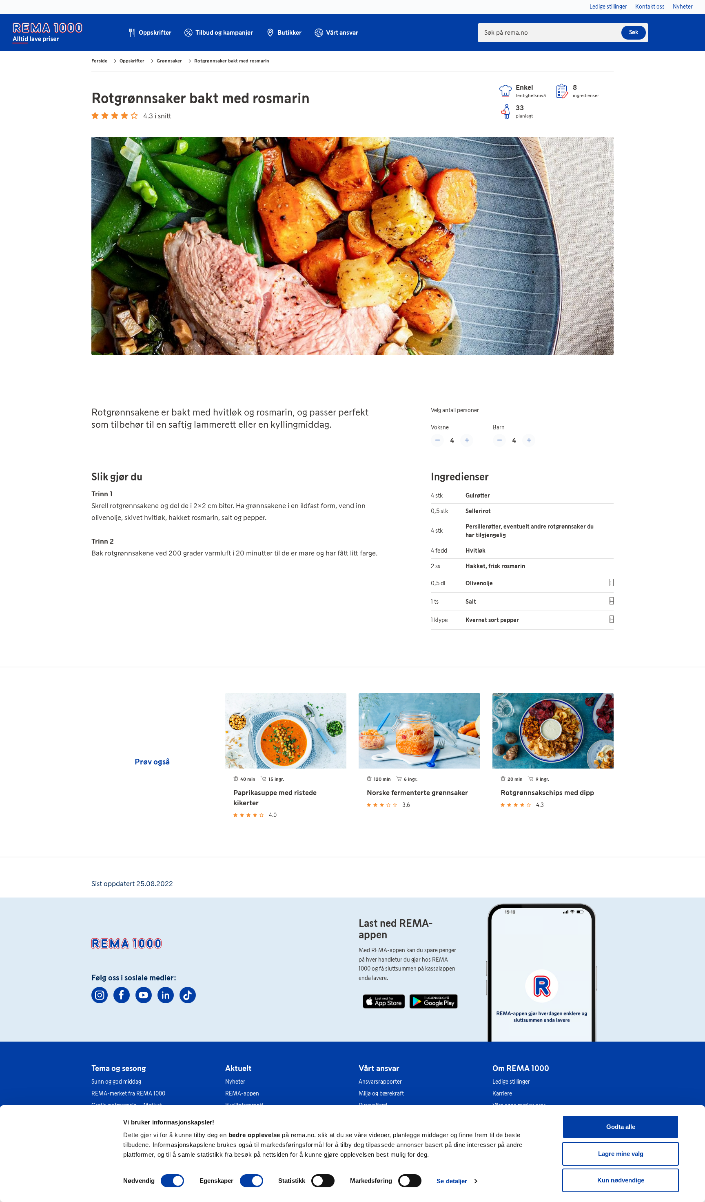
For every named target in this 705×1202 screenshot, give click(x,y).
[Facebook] (121, 995)
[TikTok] (188, 995)
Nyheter (235, 1081)
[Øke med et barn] (528, 440)
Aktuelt (238, 1068)
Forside (99, 61)
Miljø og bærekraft (381, 1093)
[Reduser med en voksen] (437, 440)
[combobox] (563, 32)
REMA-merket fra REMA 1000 (128, 1093)
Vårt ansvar (379, 1068)
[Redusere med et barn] (499, 440)
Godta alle (620, 1126)
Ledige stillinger (511, 1081)
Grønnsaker (169, 61)
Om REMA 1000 (520, 1068)
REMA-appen (242, 1093)
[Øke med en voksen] (466, 440)
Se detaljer (452, 1181)
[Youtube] (143, 995)
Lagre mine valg (620, 1153)
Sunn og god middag (116, 1081)
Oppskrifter (132, 61)
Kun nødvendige (620, 1180)
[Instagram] (99, 995)
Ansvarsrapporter (380, 1081)
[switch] (251, 1180)
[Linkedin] (165, 995)
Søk (633, 32)
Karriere (502, 1093)
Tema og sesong (118, 1068)
